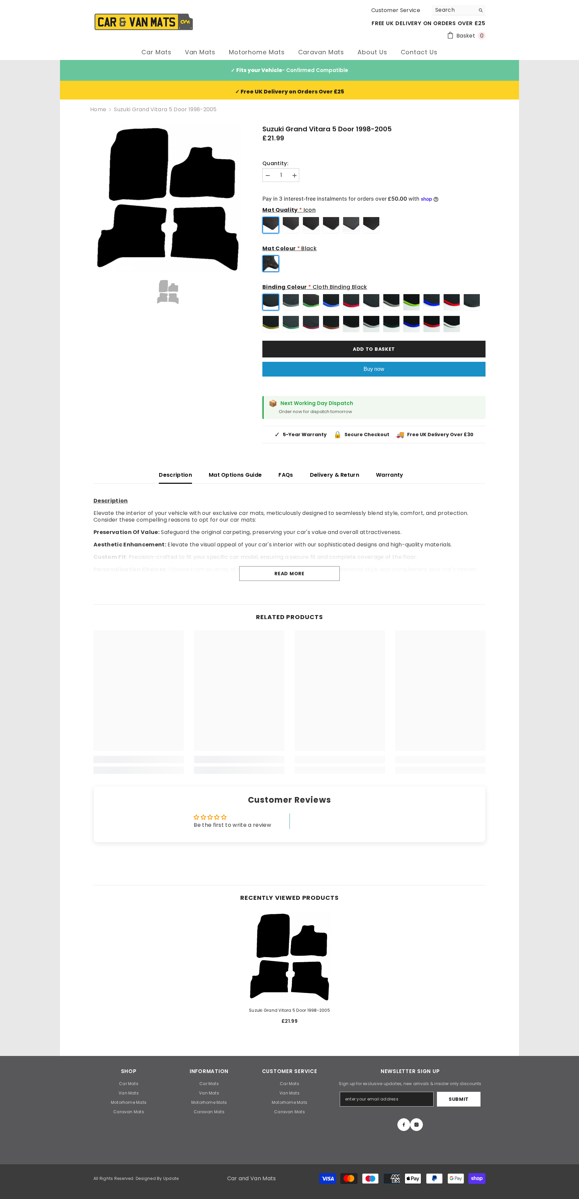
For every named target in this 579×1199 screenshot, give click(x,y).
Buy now (374, 369)
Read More (289, 573)
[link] (138, 759)
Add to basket (374, 349)
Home (98, 109)
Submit (459, 1099)
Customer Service (395, 10)
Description (175, 475)
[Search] (459, 10)
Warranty (389, 475)
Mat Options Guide (235, 475)
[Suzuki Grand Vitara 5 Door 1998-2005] (289, 956)
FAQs (285, 475)
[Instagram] (416, 1124)
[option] (167, 198)
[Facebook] (403, 1124)
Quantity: (275, 163)
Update (171, 1178)
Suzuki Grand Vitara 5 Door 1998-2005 (289, 1010)
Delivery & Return (334, 475)
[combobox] (453, 10)
